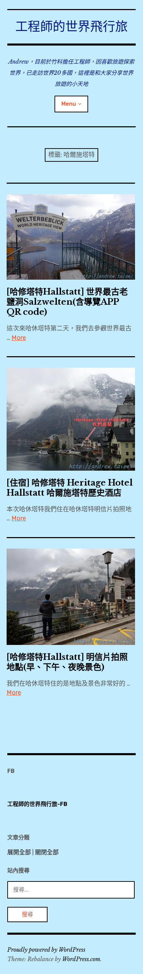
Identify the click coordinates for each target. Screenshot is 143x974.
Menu (68, 104)
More (18, 338)
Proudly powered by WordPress (46, 949)
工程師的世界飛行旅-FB (37, 804)
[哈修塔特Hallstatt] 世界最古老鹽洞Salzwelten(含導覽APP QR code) (67, 302)
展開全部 (19, 852)
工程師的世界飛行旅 (71, 26)
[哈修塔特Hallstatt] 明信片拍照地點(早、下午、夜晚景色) (67, 662)
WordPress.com (81, 959)
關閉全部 (47, 852)
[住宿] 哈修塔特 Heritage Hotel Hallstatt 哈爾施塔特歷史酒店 (70, 488)
